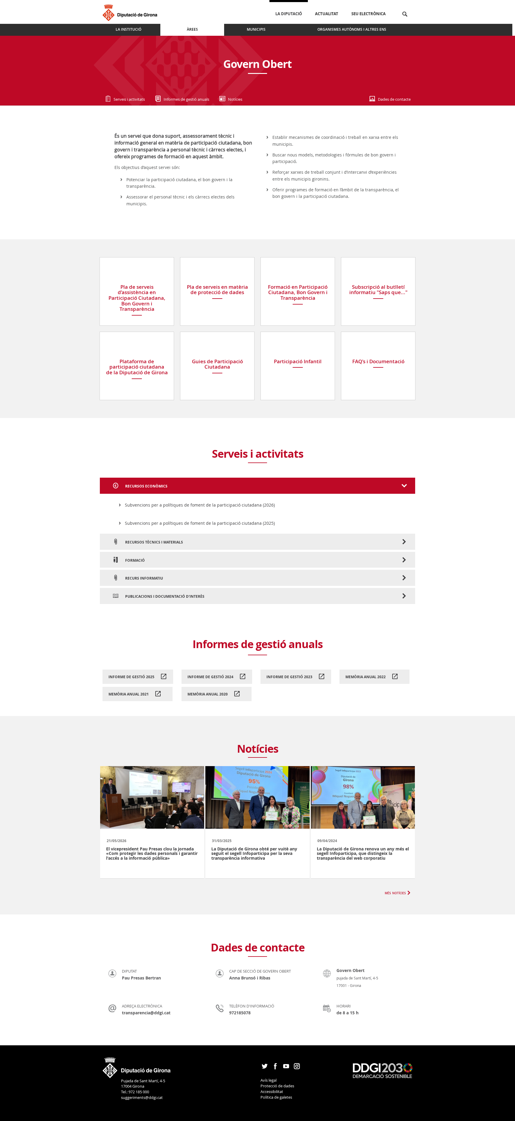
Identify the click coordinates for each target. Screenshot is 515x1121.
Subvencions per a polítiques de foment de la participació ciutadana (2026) (200, 505)
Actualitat (326, 13)
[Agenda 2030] (382, 1070)
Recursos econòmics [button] (145, 486)
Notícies (235, 99)
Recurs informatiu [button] (143, 578)
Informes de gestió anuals (186, 99)
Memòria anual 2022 (366, 676)
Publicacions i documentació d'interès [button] (164, 596)
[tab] (257, 486)
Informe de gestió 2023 (289, 676)
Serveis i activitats (129, 99)
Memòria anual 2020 (208, 694)
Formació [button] (134, 560)
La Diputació (288, 13)
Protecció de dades (277, 1086)
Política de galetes (276, 1097)
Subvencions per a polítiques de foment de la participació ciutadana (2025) (200, 523)
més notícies (395, 892)
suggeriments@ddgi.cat (142, 1097)
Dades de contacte (394, 99)
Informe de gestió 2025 (131, 676)
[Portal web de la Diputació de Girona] (137, 1066)
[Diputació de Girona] (131, 12)
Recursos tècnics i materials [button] (153, 542)
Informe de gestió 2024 (210, 676)
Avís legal (268, 1080)
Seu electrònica (368, 13)
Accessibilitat (271, 1091)
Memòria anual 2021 (129, 694)
